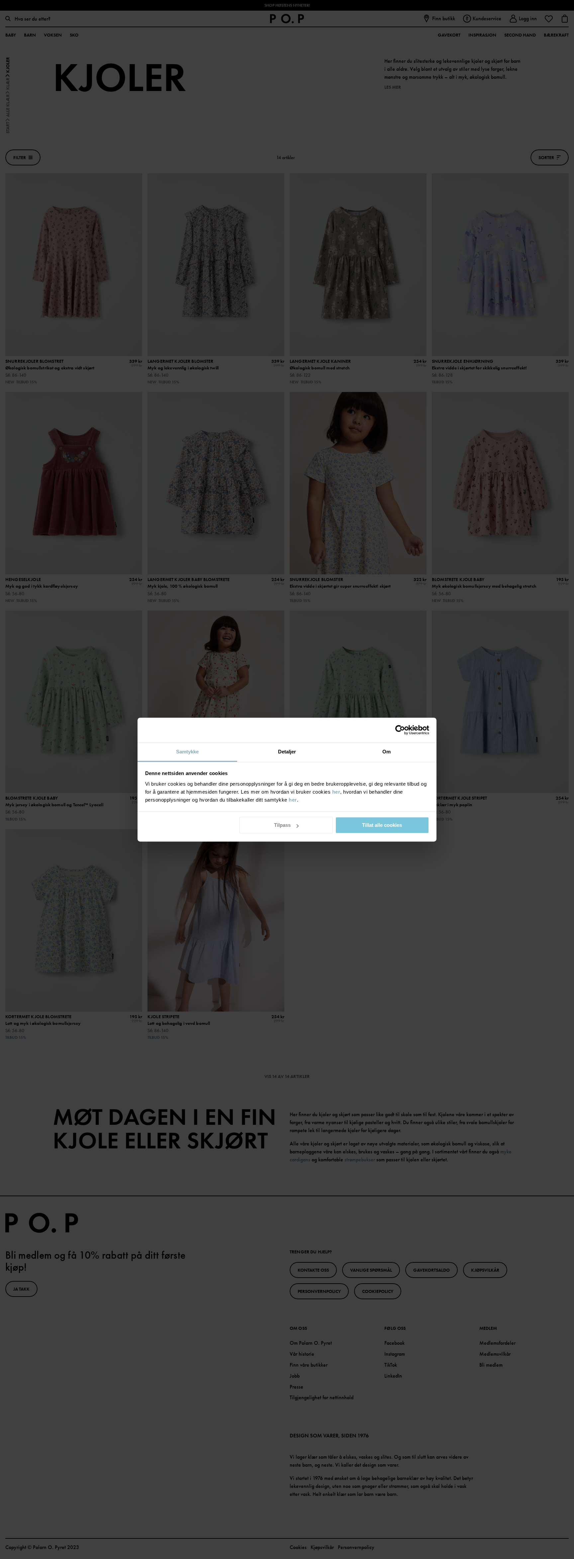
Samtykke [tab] (187, 751)
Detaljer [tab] (287, 751)
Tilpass (282, 825)
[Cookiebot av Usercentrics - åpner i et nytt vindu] (400, 730)
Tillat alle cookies (382, 825)
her (336, 792)
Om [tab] (386, 751)
